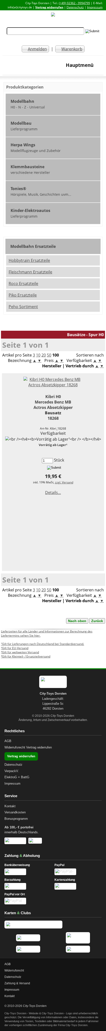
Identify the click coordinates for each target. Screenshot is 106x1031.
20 (43, 355)
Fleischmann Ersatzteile (30, 272)
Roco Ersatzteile (23, 283)
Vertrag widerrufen (49, 7)
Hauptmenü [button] (79, 65)
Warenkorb (71, 49)
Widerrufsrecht (14, 747)
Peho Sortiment (23, 306)
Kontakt (10, 806)
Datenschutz (75, 7)
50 (49, 355)
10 (38, 355)
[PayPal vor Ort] (28, 901)
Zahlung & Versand (17, 983)
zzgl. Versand (64, 482)
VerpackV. (11, 771)
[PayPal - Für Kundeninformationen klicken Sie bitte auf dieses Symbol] (78, 871)
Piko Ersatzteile (23, 295)
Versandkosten (15, 812)
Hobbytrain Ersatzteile (29, 260)
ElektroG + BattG (16, 777)
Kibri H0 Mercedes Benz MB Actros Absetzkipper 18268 (53, 407)
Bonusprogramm (16, 819)
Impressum (95, 7)
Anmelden (37, 49)
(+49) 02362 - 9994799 (74, 3)
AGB (7, 741)
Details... (53, 492)
